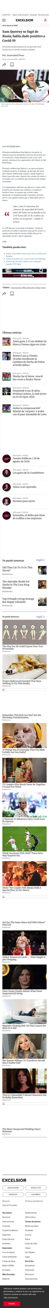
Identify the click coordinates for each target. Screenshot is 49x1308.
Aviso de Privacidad (9, 1205)
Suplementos (31, 1213)
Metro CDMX (8, 1265)
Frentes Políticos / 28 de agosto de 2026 (26, 460)
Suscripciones (31, 1279)
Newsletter (36, 1188)
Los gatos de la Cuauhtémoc (28, 472)
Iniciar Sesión (13, 1188)
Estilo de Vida (31, 1243)
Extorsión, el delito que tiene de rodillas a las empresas (29, 517)
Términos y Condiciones (34, 1201)
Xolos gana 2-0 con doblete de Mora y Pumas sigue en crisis (30, 343)
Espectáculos (8, 1239)
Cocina (28, 1235)
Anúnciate (13, 1194)
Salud (37, 288)
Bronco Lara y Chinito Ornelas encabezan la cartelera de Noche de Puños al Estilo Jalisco (29, 360)
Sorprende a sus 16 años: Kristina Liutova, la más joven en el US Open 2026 (29, 393)
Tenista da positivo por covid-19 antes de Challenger (26, 258)
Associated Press (15, 55)
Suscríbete (35, 1194)
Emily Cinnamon (23, 15)
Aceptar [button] (12, 1304)
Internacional (8, 1221)
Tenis (43, 288)
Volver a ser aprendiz (24, 486)
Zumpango (33, 15)
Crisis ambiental (9, 1257)
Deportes (6, 1235)
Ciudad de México (10, 1230)
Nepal (15, 15)
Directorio (6, 1201)
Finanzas (6, 1226)
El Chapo (6, 1270)
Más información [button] (11, 1298)
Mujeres (6, 1279)
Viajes (27, 1248)
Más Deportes (28, 288)
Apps (27, 1257)
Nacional (6, 1217)
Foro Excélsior (8, 1252)
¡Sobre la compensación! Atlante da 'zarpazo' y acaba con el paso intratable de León (30, 411)
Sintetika (6, 1243)
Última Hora (30, 1217)
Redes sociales (31, 1226)
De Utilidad (30, 1252)
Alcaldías (29, 1230)
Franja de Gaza (8, 1261)
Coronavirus (16, 288)
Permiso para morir (24, 501)
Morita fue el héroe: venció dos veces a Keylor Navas (28, 378)
